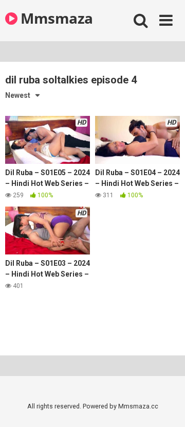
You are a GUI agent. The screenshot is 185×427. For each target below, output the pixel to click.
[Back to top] (166, 406)
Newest (17, 95)
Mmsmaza (55, 18)
